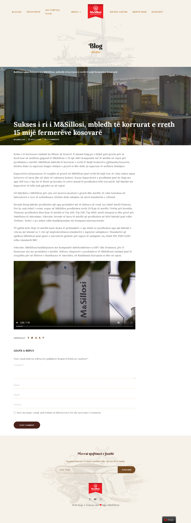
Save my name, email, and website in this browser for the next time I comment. (59, 412)
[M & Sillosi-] (95, 12)
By (19, 140)
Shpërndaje (19, 338)
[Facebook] (90, 499)
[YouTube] (95, 499)
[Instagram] (101, 499)
